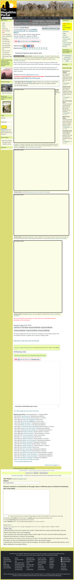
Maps (3, 25)
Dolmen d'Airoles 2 (29, 431)
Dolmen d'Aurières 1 (28, 438)
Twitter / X (51, 559)
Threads (51, 567)
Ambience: (23, 38)
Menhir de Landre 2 (26, 425)
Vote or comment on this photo (33, 147)
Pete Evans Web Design (55, 575)
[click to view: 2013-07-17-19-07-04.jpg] (21, 327)
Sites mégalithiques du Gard (30, 74)
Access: (29, 38)
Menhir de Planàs (27, 442)
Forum (3, 27)
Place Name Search (19, 563)
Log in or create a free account (23, 347)
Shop (49, 18)
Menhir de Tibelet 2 (27, 457)
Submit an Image (30, 559)
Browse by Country (19, 564)
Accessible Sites (19, 567)
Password (4, 122)
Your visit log (29, 566)
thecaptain (41, 56)
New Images (67, 561)
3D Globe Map (6, 31)
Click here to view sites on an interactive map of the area (30, 355)
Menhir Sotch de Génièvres (30, 430)
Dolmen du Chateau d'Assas (29, 452)
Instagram (51, 561)
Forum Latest (67, 559)
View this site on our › (27, 41)
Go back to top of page (17, 475)
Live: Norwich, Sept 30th (7, 57)
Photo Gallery (6, 566)
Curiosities (33, 18)
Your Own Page (6, 41)
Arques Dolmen (26, 418)
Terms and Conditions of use (57, 553)
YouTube (51, 566)
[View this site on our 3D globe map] (28, 46)
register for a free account (32, 78)
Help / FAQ (63, 564)
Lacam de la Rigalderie (29, 419)
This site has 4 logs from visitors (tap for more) (28, 53)
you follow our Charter (51, 555)
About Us (55, 18)
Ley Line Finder (7, 567)
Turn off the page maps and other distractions (26, 411)
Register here (4, 129)
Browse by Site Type (20, 566)
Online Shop (41, 567)
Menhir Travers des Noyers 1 (30, 454)
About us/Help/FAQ (7, 36)
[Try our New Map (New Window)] (26, 46)
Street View (6, 564)
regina (30, 314)
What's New (5, 29)
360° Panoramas (7, 561)
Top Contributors (42, 561)
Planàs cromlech (27, 447)
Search (16, 558)
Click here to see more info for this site (26, 341)
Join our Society (6, 50)
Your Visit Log (5, 43)
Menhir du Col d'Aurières (29, 440)
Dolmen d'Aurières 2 (28, 445)
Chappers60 (67, 127)
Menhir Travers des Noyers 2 (30, 456)
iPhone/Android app (6, 48)
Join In (26, 18)
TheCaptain (23, 25)
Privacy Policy (64, 569)
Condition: (16, 38)
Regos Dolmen (27, 450)
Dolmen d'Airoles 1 (29, 433)
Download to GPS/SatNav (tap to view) (26, 406)
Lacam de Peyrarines (28, 437)
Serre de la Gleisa (27, 449)
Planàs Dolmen (27, 444)
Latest (13, 18)
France (21, 29)
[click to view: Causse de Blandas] (34, 327)
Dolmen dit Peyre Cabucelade (30, 426)
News (3, 23)
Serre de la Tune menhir (28, 428)
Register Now (22, 479)
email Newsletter (6, 45)
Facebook (51, 558)
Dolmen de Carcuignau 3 (52, 465)
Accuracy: (35, 38)
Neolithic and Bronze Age (51, 28)
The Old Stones (41, 569)
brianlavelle (67, 113)
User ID (3, 118)
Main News (67, 558)
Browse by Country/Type (5, 38)
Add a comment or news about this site (67, 44)
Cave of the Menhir (28, 435)
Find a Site (20, 18)
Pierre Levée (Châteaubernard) (23, 461)
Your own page (30, 564)
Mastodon (51, 564)
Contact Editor (5, 52)
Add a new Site (30, 558)
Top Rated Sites (18, 569)
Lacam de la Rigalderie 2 (29, 421)
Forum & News (42, 18)
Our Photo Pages (23, 21)
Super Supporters (42, 559)
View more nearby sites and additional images (26, 459)
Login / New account (65, 18)
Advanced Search (6, 54)
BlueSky (51, 563)
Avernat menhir (25, 416)
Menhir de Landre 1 (26, 423)
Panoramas (6, 34)
